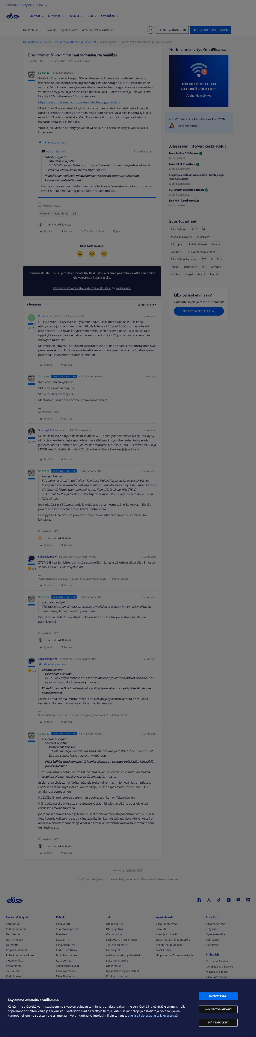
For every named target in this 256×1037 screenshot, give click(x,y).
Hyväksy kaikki (218, 996)
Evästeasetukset (218, 1022)
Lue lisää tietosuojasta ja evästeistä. (153, 1015)
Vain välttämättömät (218, 1009)
